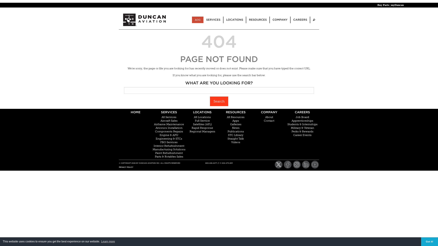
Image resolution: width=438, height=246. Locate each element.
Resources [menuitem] (258, 19)
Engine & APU (169, 135)
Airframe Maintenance (169, 124)
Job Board (302, 117)
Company (269, 112)
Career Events (302, 135)
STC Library (235, 135)
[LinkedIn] (306, 164)
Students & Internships (302, 124)
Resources (236, 112)
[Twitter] (278, 164)
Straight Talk (236, 138)
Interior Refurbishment (169, 146)
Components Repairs (169, 131)
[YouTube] (315, 164)
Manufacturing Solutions (169, 149)
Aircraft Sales (169, 120)
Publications (236, 131)
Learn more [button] (108, 241)
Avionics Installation (169, 128)
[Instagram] (297, 164)
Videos (235, 142)
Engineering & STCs (169, 138)
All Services (169, 117)
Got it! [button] (429, 241)
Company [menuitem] (280, 19)
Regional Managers (202, 131)
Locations (202, 112)
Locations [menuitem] (234, 19)
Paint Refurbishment (169, 153)
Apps (235, 120)
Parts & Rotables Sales (169, 156)
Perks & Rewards (302, 131)
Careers (302, 112)
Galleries (235, 124)
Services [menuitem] (213, 19)
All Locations (202, 117)
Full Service (202, 120)
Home (135, 112)
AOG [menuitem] (198, 19)
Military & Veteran (302, 128)
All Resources (235, 117)
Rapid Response (202, 128)
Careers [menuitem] (300, 19)
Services (169, 112)
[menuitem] (314, 20)
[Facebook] (288, 164)
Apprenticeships (302, 120)
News (236, 128)
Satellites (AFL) (202, 124)
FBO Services (169, 142)
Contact (269, 120)
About (269, 117)
